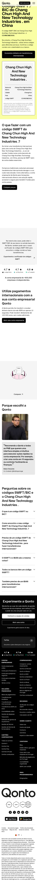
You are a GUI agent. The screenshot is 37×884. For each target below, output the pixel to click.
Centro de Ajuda (25, 727)
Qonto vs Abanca (25, 685)
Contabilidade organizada (24, 763)
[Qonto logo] (6, 3)
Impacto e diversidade (27, 735)
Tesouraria (5, 717)
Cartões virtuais (7, 751)
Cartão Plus (5, 749)
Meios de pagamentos (8, 694)
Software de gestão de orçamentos (9, 720)
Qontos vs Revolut (25, 668)
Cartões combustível (26, 695)
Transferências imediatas (6, 698)
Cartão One (5, 746)
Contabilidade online (8, 711)
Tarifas (6, 640)
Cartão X (4, 743)
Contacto (23, 730)
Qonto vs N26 (24, 674)
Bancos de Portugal (26, 688)
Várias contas (6, 683)
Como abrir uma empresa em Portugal (26, 753)
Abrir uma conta (24, 3)
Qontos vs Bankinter (26, 677)
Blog (21, 745)
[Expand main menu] (33, 3)
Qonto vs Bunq (24, 682)
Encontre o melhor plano (27, 712)
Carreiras (23, 733)
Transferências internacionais (6, 703)
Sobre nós (23, 724)
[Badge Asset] (10, 812)
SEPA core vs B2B (25, 766)
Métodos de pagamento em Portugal (27, 758)
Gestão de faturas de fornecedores (8, 728)
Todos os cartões (7, 741)
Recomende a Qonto (26, 709)
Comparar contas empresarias (25, 665)
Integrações (23, 778)
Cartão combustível (8, 754)
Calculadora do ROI (26, 715)
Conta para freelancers (9, 671)
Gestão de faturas (7, 724)
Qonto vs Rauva (25, 671)
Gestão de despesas (8, 714)
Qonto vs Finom (25, 679)
